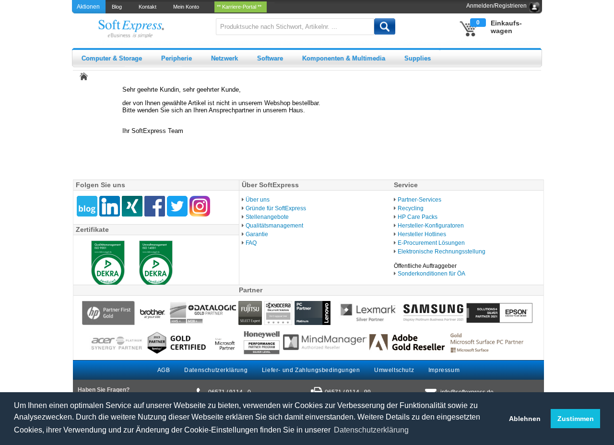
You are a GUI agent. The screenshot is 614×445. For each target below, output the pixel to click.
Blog (118, 7)
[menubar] (190, 7)
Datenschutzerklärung (216, 370)
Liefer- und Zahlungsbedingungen (311, 370)
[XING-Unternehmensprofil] (132, 206)
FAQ (251, 243)
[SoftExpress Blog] (87, 206)
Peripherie (176, 58)
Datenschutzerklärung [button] (371, 430)
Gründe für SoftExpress (276, 208)
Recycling (411, 208)
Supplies (417, 58)
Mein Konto (187, 7)
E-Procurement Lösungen (431, 243)
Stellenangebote (267, 217)
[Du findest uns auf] (154, 206)
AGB (163, 370)
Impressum (444, 370)
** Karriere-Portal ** (240, 7)
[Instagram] (199, 206)
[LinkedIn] (109, 206)
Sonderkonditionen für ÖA (431, 273)
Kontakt (149, 7)
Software (270, 58)
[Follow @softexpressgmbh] (177, 206)
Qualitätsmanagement (274, 225)
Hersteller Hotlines (422, 234)
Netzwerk (224, 58)
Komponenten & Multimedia (343, 58)
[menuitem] (117, 7)
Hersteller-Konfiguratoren (431, 225)
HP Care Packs (417, 217)
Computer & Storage (112, 58)
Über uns (258, 199)
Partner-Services (419, 199)
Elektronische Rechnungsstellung (441, 251)
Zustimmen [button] (575, 418)
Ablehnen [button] (525, 418)
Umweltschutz (394, 370)
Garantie (257, 234)
